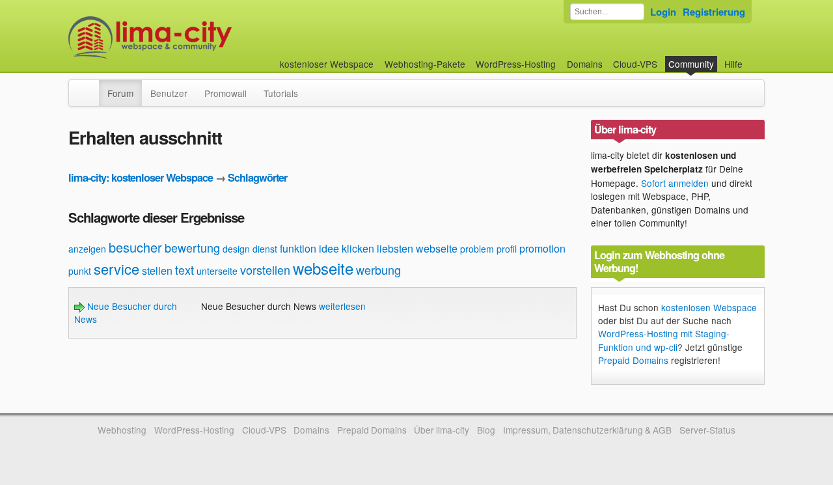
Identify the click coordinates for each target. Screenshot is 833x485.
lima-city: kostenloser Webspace (140, 177)
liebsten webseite (417, 248)
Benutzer (168, 93)
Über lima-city (441, 429)
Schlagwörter (257, 177)
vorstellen (265, 269)
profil (507, 248)
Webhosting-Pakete (425, 63)
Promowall (225, 93)
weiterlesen (342, 305)
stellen (157, 270)
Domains (585, 63)
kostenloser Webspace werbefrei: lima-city (198, 37)
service (116, 268)
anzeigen (87, 248)
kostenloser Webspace (327, 63)
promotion (542, 248)
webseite (323, 267)
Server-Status (707, 429)
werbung (378, 269)
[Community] (90, 86)
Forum (120, 93)
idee (329, 248)
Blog (486, 429)
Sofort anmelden (675, 182)
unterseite (217, 270)
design (236, 248)
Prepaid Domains (633, 360)
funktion (298, 248)
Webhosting (122, 429)
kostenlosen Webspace (709, 307)
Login (663, 11)
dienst (265, 248)
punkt (79, 270)
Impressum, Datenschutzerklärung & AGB (587, 429)
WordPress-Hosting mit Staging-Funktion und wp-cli (664, 340)
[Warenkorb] (753, 57)
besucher (135, 247)
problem (477, 248)
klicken (358, 248)
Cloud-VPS (635, 63)
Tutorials (281, 93)
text (184, 269)
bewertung (192, 247)
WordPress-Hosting (516, 63)
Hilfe (733, 63)
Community (691, 63)
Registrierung (714, 11)
